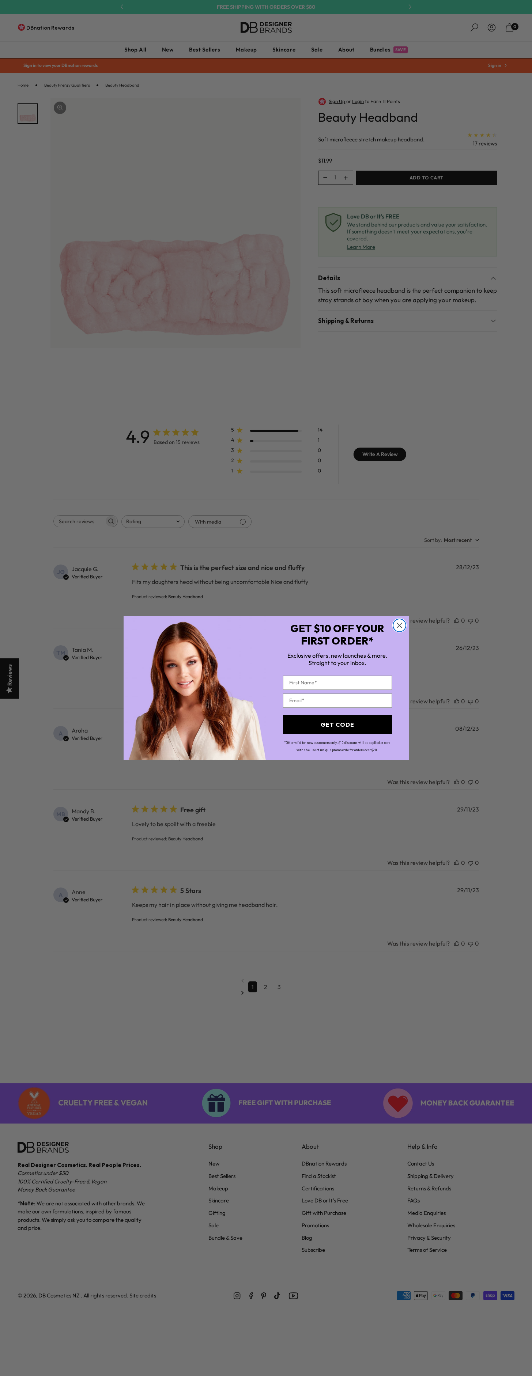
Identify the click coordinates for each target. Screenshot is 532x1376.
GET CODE (337, 724)
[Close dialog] (399, 625)
